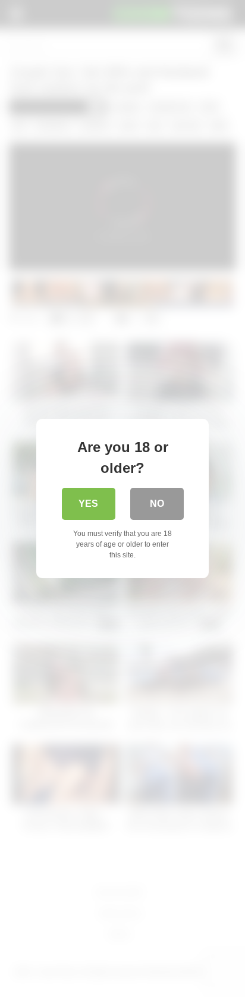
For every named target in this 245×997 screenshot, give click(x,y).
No (157, 503)
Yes (88, 503)
